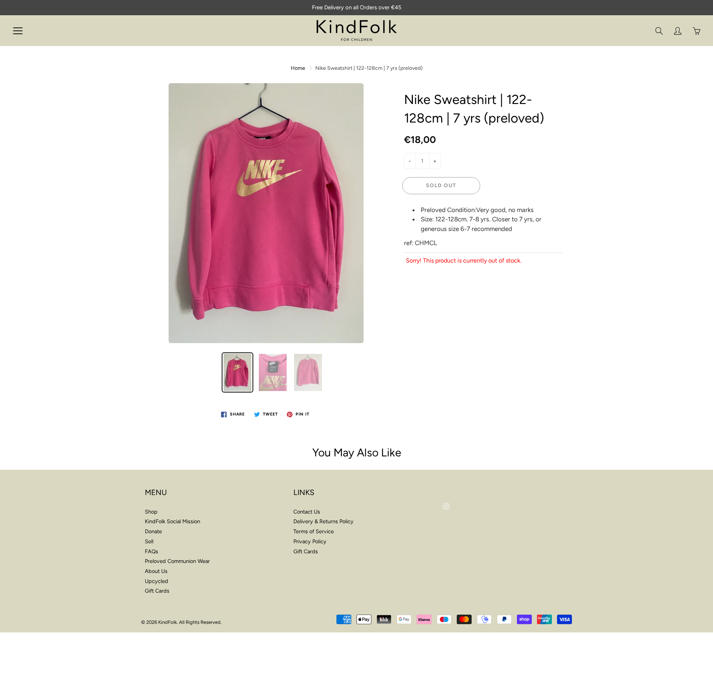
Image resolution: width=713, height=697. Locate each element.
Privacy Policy (309, 541)
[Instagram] (445, 505)
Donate (153, 531)
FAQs (151, 551)
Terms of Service (313, 531)
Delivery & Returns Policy (323, 521)
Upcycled (156, 581)
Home (298, 68)
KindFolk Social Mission (172, 521)
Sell (149, 541)
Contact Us (306, 511)
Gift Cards (157, 590)
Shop (151, 511)
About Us (156, 571)
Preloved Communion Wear (177, 561)
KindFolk (167, 622)
